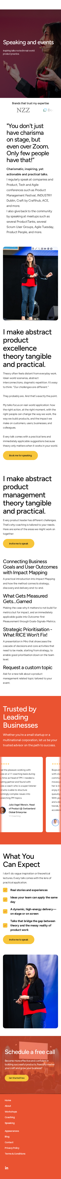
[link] (6, 1168)
